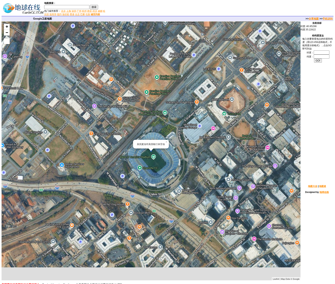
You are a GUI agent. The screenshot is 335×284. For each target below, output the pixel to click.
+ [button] (7, 26)
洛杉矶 (65, 14)
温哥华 (52, 14)
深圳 (74, 11)
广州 (79, 11)
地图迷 (322, 186)
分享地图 (314, 18)
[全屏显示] (7, 41)
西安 (89, 11)
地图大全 (312, 186)
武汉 (94, 11)
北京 (63, 11)
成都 (100, 11)
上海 (68, 11)
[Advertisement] (153, 8)
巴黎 (82, 14)
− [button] (7, 32)
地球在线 (324, 192)
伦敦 (87, 14)
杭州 (84, 11)
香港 (72, 14)
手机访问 (328, 18)
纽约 (59, 14)
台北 (77, 14)
